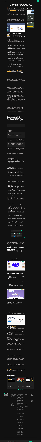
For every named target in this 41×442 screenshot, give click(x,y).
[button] (31, 6)
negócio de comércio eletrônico (14, 10)
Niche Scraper (19, 70)
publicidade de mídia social (16, 18)
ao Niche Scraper (20, 194)
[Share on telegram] (6, 395)
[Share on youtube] (7, 395)
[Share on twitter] (4, 395)
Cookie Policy (14, 441)
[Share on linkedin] (5, 395)
